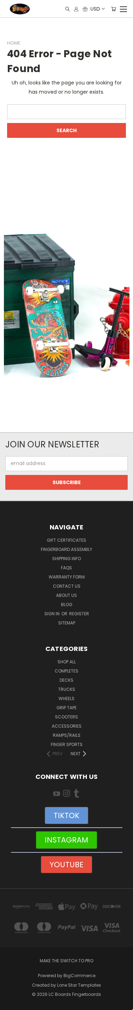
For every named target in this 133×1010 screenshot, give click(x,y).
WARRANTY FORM (67, 577)
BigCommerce (79, 976)
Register (79, 614)
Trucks (66, 689)
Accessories (67, 726)
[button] (66, 308)
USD (95, 8)
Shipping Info (66, 559)
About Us (66, 595)
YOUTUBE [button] (66, 864)
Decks (66, 680)
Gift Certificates (66, 540)
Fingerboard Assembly (66, 549)
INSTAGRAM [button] (66, 840)
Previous (11, 1003)
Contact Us (67, 586)
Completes (66, 671)
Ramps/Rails (67, 735)
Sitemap (66, 623)
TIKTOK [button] (66, 815)
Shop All (66, 662)
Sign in (52, 614)
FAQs (66, 568)
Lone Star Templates (79, 985)
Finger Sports (67, 744)
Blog (66, 604)
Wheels (66, 698)
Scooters (66, 717)
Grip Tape (66, 708)
